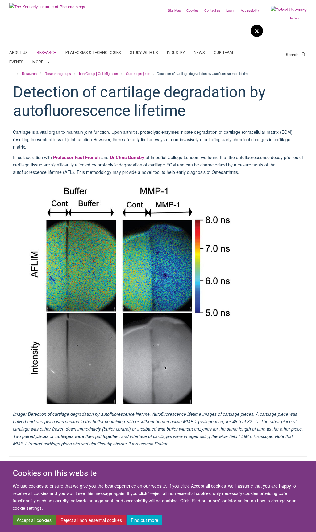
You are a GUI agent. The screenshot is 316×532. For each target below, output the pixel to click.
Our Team (223, 52)
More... (39, 62)
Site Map (174, 10)
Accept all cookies (34, 520)
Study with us (144, 52)
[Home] (14, 73)
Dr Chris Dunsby (127, 157)
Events (16, 62)
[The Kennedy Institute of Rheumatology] (47, 4)
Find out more (144, 520)
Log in (230, 10)
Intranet (295, 17)
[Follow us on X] (257, 31)
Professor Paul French (76, 157)
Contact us (212, 10)
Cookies (192, 10)
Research (46, 52)
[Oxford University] (284, 10)
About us (18, 52)
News (199, 52)
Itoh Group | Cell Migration (98, 74)
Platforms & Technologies (93, 52)
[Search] (303, 54)
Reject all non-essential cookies (91, 520)
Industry (176, 52)
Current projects (138, 74)
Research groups (58, 74)
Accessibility (250, 10)
